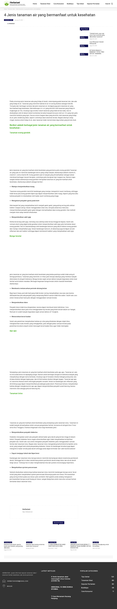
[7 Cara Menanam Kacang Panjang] (45, 598)
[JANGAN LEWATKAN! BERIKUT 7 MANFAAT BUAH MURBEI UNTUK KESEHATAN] (80, 533)
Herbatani (12, 23)
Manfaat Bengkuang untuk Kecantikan (101, 545)
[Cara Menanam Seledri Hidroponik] (84, 44)
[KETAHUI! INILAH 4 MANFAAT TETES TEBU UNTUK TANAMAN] (84, 52)
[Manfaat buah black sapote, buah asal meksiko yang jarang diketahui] (14, 533)
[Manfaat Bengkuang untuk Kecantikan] (103, 533)
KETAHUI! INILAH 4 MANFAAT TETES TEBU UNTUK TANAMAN (97, 51)
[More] (111, 23)
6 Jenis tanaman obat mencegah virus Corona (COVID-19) (60, 579)
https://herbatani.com (27, 511)
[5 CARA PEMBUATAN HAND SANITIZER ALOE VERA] (58, 533)
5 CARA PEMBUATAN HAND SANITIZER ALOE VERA (57, 545)
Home (5, 9)
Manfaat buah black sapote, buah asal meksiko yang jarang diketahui (13, 546)
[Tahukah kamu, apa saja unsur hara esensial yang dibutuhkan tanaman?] (84, 36)
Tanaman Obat (11, 9)
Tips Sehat (29, 542)
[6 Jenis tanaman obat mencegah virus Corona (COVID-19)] (45, 579)
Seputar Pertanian (82, 37)
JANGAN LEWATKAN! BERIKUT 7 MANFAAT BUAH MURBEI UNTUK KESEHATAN (80, 546)
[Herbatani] (5, 23)
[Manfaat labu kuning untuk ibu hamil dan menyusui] (36, 533)
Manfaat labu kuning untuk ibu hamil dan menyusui (35, 545)
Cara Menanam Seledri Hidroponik (97, 42)
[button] (109, 3)
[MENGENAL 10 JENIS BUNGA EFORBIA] (45, 589)
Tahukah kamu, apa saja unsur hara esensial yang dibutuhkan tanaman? (97, 35)
